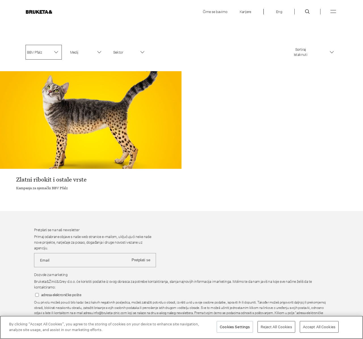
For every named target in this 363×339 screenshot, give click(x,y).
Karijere (245, 11)
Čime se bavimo (215, 11)
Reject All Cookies (276, 327)
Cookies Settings (235, 327)
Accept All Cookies (319, 327)
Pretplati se (141, 260)
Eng (279, 11)
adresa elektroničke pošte (61, 295)
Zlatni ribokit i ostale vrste (51, 179)
